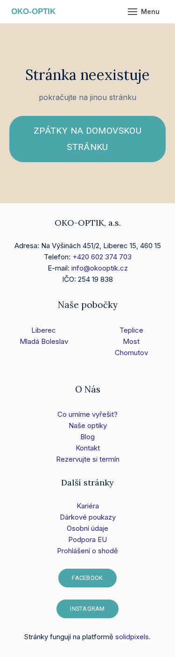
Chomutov (131, 352)
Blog (87, 436)
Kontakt (88, 447)
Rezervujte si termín (87, 459)
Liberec (43, 330)
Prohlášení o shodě (87, 550)
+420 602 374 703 (102, 256)
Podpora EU (87, 539)
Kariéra (88, 505)
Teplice (131, 330)
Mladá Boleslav (44, 341)
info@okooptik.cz (99, 268)
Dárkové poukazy (88, 517)
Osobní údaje (87, 528)
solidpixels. (133, 636)
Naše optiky (88, 425)
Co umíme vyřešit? (87, 414)
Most (131, 341)
